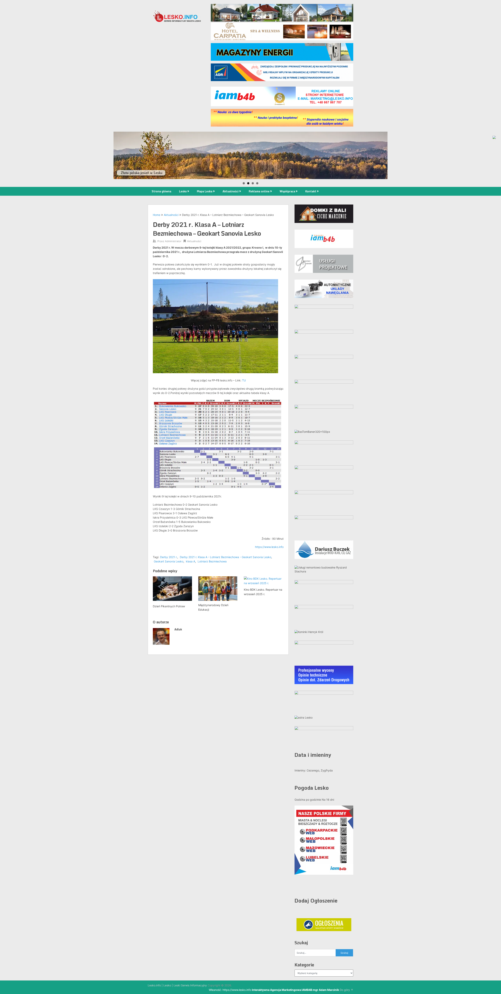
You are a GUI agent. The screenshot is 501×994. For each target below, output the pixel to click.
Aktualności (231, 191)
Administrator (173, 241)
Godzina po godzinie (308, 799)
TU (244, 380)
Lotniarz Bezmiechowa (212, 561)
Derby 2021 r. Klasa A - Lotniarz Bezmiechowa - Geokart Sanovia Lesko (225, 557)
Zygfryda (327, 770)
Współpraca (287, 191)
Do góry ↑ (346, 989)
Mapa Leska (204, 191)
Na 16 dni (328, 799)
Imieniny (300, 770)
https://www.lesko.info (269, 547)
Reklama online (259, 191)
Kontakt (310, 191)
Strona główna (161, 191)
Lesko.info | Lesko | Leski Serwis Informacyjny (177, 985)
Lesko (183, 191)
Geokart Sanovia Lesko (168, 561)
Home (156, 214)
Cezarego (313, 770)
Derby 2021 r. (168, 557)
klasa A (190, 561)
